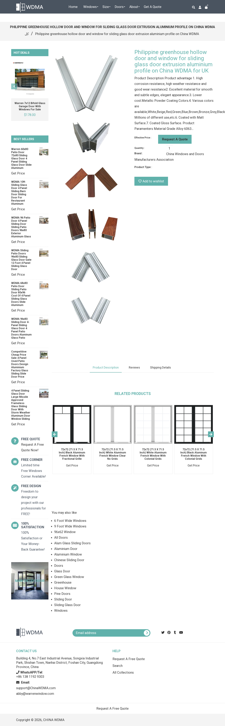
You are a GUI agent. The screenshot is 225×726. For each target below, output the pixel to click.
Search (117, 666)
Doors (58, 566)
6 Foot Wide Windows (70, 521)
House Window (65, 588)
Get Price (18, 173)
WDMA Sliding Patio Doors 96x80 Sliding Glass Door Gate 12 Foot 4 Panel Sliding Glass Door (21, 260)
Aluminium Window (68, 554)
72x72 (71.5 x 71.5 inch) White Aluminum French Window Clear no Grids (112, 454)
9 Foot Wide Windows (70, 526)
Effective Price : (142, 137)
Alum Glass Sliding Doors (72, 543)
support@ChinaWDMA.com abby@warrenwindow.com (36, 688)
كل (27, 34)
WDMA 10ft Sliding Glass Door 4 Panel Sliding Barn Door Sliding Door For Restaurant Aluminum (19, 192)
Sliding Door (63, 599)
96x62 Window (65, 532)
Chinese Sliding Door (69, 560)
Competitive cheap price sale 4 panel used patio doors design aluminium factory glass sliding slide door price (19, 364)
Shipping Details (160, 367)
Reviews (134, 367)
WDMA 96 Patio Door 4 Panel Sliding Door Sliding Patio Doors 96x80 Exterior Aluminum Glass (21, 227)
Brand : (138, 153)
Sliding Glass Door (67, 605)
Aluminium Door (65, 549)
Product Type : (143, 167)
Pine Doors (62, 594)
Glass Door (62, 571)
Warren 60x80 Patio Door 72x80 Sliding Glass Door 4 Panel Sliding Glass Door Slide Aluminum (21, 158)
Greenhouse (62, 582)
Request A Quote (175, 139)
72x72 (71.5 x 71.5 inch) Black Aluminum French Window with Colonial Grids (193, 454)
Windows (61, 611)
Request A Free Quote (128, 659)
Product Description (106, 367)
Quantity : (139, 148)
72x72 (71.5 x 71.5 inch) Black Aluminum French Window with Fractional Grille (72, 454)
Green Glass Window (69, 577)
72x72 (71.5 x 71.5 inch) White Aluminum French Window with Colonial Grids (153, 454)
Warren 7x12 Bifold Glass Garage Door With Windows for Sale (29, 106)
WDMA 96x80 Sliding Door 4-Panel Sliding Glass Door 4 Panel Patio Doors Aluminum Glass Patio (21, 328)
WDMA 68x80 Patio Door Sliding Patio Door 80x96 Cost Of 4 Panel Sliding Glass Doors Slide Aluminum (20, 294)
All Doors (61, 538)
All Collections (123, 672)
